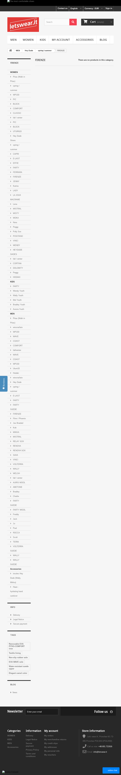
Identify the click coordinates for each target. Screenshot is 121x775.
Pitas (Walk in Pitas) (17, 79)
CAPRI (15, 154)
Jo (13, 523)
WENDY (16, 245)
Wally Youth (17, 295)
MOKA (15, 218)
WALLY (15, 469)
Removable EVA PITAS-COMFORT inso (17, 646)
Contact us (62, 8)
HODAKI (16, 277)
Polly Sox (16, 231)
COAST (16, 341)
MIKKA (15, 432)
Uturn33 (16, 368)
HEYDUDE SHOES (16, 252)
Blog (13, 684)
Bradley (15, 492)
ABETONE (17, 487)
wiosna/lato (17, 327)
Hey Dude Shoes (15, 138)
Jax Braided (17, 423)
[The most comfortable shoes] (60, 3)
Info (12, 607)
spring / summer (14, 88)
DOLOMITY (17, 268)
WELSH (16, 473)
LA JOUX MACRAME (15, 197)
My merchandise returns (55, 739)
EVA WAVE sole (16, 662)
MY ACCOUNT (61, 39)
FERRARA (17, 172)
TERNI (15, 542)
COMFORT (17, 108)
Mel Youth (17, 300)
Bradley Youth (18, 304)
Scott (15, 537)
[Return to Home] (10, 51)
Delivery (16, 615)
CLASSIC (16, 113)
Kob (14, 428)
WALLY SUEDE (14, 562)
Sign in (109, 8)
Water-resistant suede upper (18, 667)
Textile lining (15, 653)
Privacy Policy (32, 750)
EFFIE (15, 163)
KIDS (43, 39)
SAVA (15, 455)
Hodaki (15, 373)
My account (51, 730)
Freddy (15, 514)
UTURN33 (17, 131)
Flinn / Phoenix (19, 418)
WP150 (15, 95)
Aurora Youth (18, 309)
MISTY (15, 213)
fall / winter (17, 118)
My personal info (52, 751)
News (15, 692)
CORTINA (17, 263)
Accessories (85, 39)
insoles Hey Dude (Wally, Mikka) (16, 577)
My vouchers (50, 755)
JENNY (15, 181)
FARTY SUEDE (14, 407)
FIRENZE (16, 177)
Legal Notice (18, 619)
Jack (14, 519)
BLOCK (15, 104)
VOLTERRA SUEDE (16, 548)
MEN (13, 39)
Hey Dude (16, 382)
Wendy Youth (18, 291)
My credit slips (51, 743)
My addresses (50, 747)
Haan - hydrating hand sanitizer (16, 591)
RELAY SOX (18, 441)
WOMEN (28, 39)
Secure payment (20, 624)
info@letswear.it (100, 752)
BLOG (103, 39)
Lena (14, 204)
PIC (14, 99)
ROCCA (16, 533)
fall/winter (16, 350)
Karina (15, 186)
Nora (14, 222)
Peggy (15, 227)
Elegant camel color (18, 673)
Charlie (15, 496)
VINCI (15, 241)
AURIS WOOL (18, 482)
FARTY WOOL (19, 510)
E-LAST (16, 158)
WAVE (15, 336)
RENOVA (16, 446)
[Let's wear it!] (23, 24)
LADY (15, 190)
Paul (14, 528)
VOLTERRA (17, 464)
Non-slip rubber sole (18, 657)
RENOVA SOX (19, 450)
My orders (48, 736)
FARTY (15, 168)
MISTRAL (16, 209)
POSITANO (17, 236)
